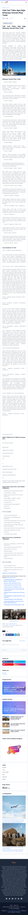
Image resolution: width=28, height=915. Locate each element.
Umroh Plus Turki (11, 577)
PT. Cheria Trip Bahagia (14, 908)
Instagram (4, 674)
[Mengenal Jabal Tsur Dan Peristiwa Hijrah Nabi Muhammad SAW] (6, 718)
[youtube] (12, 899)
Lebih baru (4, 650)
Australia (4, 767)
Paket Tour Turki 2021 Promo (9, 573)
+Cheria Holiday (12, 625)
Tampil (9, 23)
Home (11, 905)
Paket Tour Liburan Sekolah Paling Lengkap (17, 731)
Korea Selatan (5, 772)
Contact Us (22, 906)
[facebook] (6, 899)
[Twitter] (15, 635)
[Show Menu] (2, 2)
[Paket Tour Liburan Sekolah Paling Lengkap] (6, 731)
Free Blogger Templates (14, 912)
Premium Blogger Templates (13, 910)
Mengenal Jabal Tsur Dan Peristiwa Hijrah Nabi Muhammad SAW (17, 718)
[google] (18, 899)
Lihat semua (22, 640)
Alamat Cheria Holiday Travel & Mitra (11, 906)
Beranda (4, 7)
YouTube (4, 672)
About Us (16, 905)
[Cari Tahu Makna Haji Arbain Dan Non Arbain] (6, 725)
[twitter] (9, 899)
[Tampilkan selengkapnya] (21, 635)
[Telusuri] (26, 2)
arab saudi (4, 776)
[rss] (21, 899)
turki (8, 7)
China (3, 769)
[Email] (18, 635)
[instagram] (15, 899)
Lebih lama (23, 650)
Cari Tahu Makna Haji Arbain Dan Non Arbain (17, 724)
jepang (3, 779)
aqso (3, 774)
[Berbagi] (24, 18)
